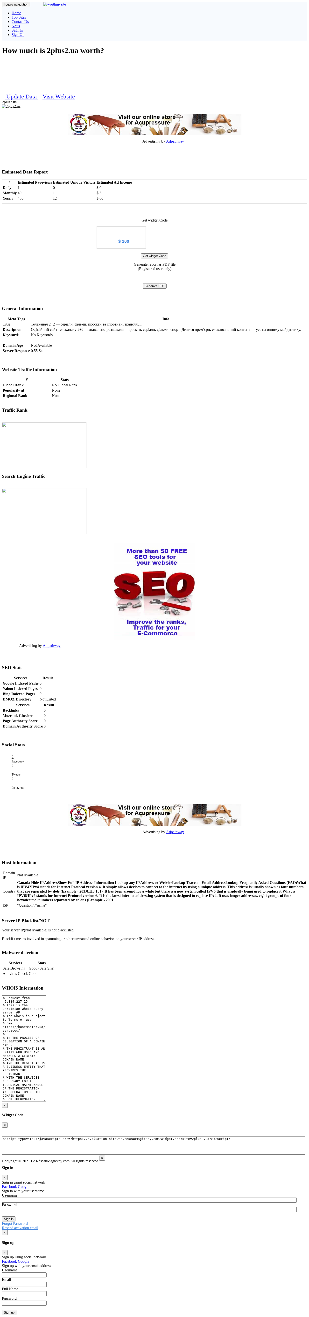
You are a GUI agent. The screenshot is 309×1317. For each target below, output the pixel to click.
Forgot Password (15, 1223)
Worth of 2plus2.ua (121, 230)
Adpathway (175, 141)
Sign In (17, 30)
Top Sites (19, 17)
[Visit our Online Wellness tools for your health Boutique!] (154, 124)
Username (9, 1195)
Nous (16, 26)
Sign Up (18, 35)
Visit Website (58, 96)
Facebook (9, 1187)
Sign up (9, 1312)
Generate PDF (155, 286)
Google (23, 1187)
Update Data (22, 96)
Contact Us (20, 22)
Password (9, 1205)
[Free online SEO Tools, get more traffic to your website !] (154, 591)
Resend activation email (20, 1228)
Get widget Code (154, 256)
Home (16, 13)
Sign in (9, 1219)
